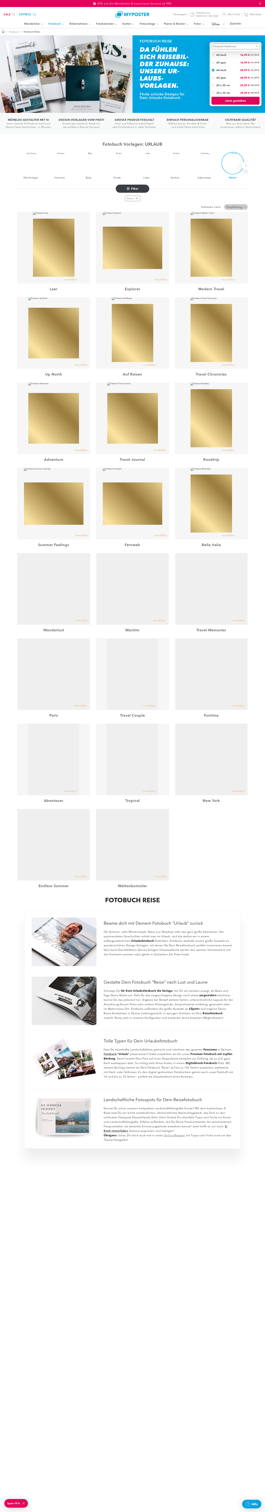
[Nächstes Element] (246, 166)
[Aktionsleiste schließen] (260, 3)
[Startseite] (3, 32)
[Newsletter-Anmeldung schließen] (24, 1503)
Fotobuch (14, 31)
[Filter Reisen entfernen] (136, 198)
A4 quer (221, 77)
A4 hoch (221, 70)
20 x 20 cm (223, 85)
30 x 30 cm (223, 92)
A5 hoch (221, 54)
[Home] (132, 14)
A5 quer (221, 62)
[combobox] (235, 46)
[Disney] (217, 24)
